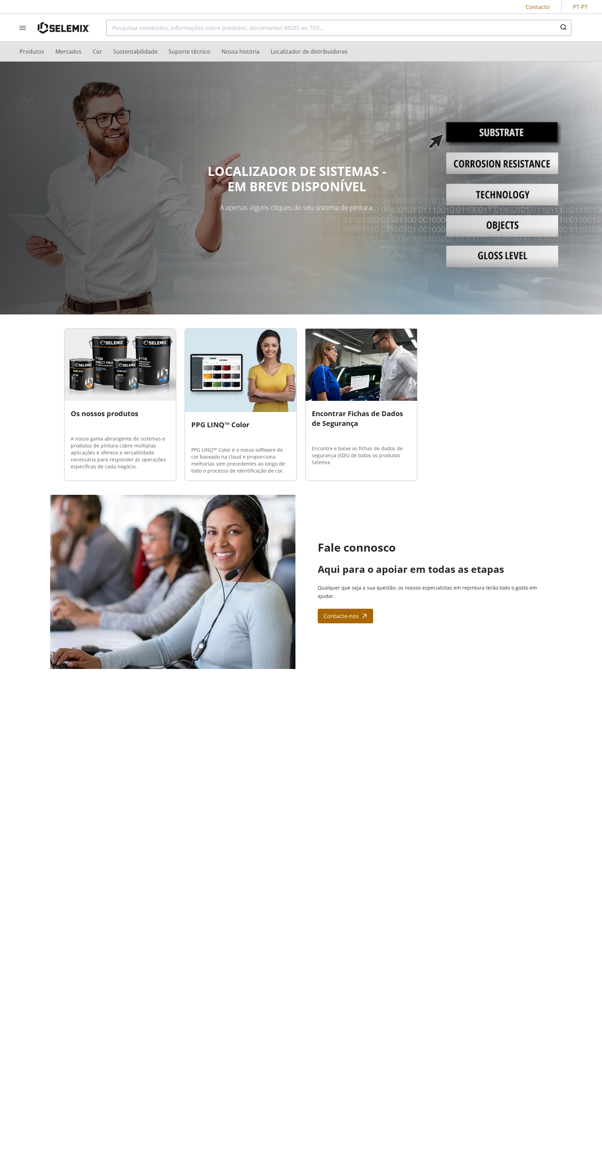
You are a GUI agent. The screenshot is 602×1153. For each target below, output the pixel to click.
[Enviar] (563, 28)
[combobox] (338, 28)
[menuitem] (32, 52)
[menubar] (183, 52)
